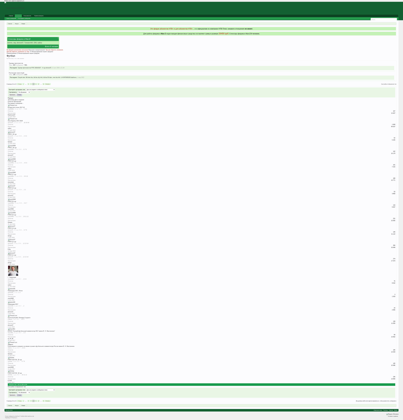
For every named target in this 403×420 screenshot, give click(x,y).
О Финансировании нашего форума (28, 53)
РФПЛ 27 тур (12, 174)
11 (36, 84)
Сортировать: (13, 92)
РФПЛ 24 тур (12, 228)
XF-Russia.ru (13, 417)
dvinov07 (48, 68)
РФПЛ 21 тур (12, 255)
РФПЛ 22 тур (12, 241)
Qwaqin (10, 142)
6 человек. (255, 34)
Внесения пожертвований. (37, 50)
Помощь (385, 410)
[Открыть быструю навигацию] (395, 23)
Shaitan (10, 354)
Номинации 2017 (13, 304)
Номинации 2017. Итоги (15, 290)
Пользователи (27, 15)
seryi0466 (11, 109)
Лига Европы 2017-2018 (15, 121)
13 (25, 243)
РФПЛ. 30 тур (12, 134)
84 (28, 122)
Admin (10, 348)
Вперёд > (47, 84)
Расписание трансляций (16, 73)
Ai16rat (10, 361)
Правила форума (38, 15)
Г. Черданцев (12, 277)
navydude (11, 182)
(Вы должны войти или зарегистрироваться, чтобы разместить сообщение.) (376, 401)
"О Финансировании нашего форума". (42, 51)
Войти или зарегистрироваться (14, 1)
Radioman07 (11, 115)
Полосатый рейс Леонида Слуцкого (19, 317)
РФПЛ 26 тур (12, 201)
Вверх (395, 410)
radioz (9, 128)
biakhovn (73, 77)
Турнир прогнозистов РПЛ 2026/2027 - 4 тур (31, 68)
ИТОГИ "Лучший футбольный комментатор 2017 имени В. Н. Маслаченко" (31, 331)
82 (24, 122)
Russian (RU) (9, 410)
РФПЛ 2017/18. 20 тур (15, 359)
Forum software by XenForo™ (19, 416)
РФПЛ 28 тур (12, 161)
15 (43, 84)
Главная (11, 15)
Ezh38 (10, 380)
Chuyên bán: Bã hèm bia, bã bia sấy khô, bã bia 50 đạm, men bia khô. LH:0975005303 (44, 77)
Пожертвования (11, 53)
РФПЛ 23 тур (12, 188)
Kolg (9, 249)
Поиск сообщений (11, 18)
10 (33, 84)
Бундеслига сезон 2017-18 (16, 107)
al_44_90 (10, 338)
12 (38, 84)
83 (26, 122)
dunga (9, 236)
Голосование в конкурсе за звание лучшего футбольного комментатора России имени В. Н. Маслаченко (41, 346)
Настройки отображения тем (388, 84)
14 (27, 243)
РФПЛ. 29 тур (12, 147)
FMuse (10, 319)
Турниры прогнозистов (16, 63)
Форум (18, 15)
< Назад (19, 84)
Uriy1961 (10, 333)
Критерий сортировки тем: (17, 89)
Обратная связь (378, 410)
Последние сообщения (24, 18)
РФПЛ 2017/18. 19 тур (15, 373)
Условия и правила (393, 416)
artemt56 (10, 292)
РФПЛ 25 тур (12, 215)
